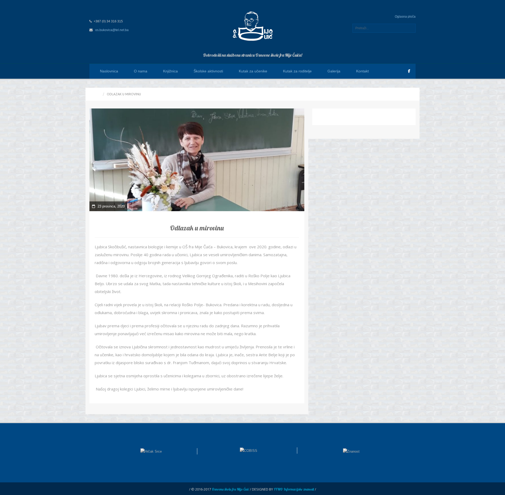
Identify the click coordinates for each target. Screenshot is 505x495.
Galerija (333, 71)
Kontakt (362, 71)
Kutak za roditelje (297, 71)
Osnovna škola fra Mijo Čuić (230, 489)
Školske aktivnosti (208, 71)
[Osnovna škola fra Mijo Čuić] (252, 26)
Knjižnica (170, 71)
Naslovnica (109, 71)
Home (95, 94)
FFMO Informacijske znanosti (294, 489)
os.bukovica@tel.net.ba (112, 30)
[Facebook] (409, 71)
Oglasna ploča (405, 16)
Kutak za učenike (253, 71)
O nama (140, 71)
